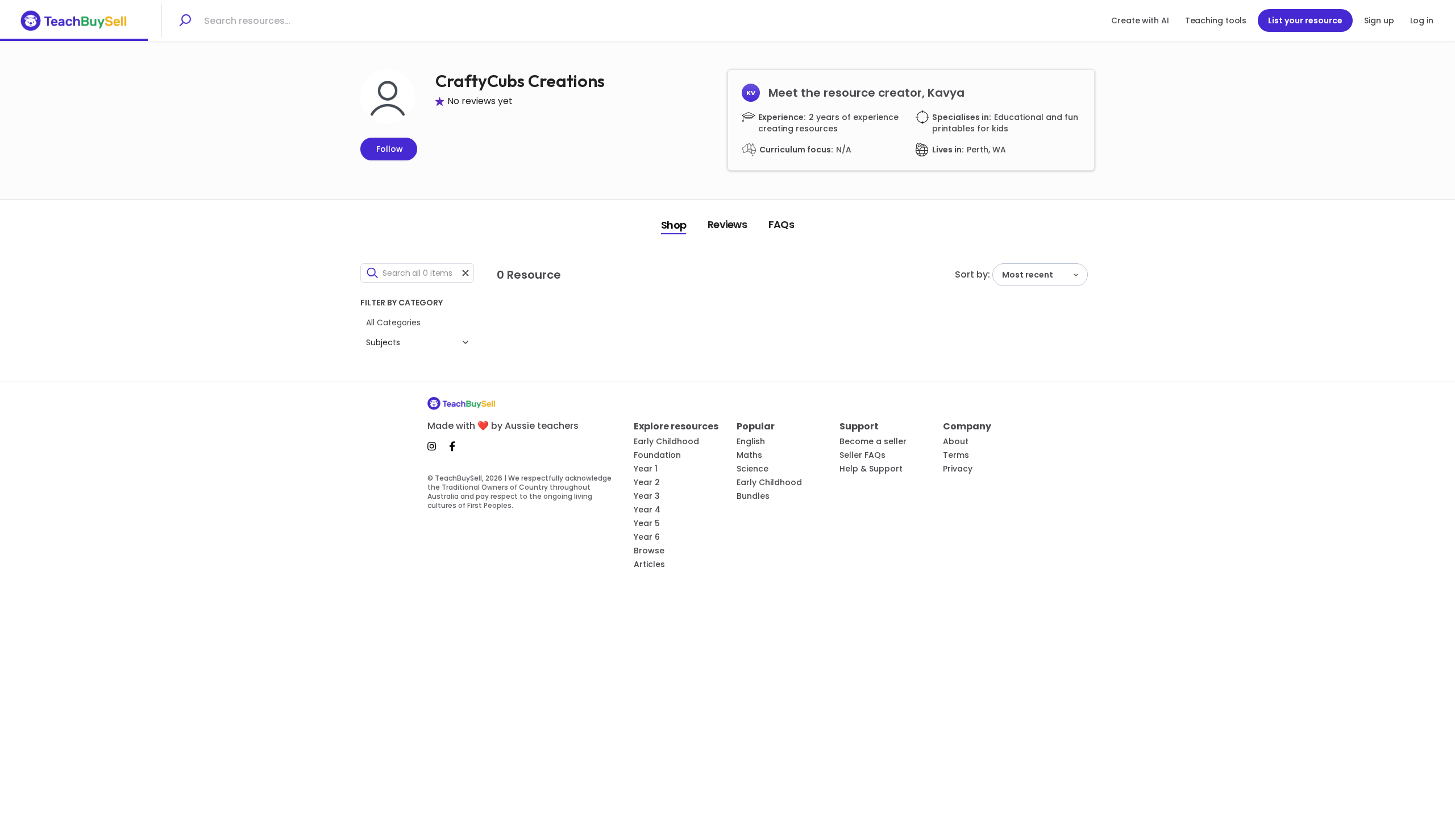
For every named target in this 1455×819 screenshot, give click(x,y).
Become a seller (873, 441)
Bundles (753, 496)
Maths (749, 455)
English (751, 441)
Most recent (1027, 274)
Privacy (957, 468)
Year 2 (647, 482)
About (955, 441)
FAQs (781, 224)
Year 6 (647, 537)
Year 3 (647, 496)
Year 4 (647, 509)
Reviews (727, 224)
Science (752, 468)
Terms (956, 455)
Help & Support (871, 468)
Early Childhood (666, 441)
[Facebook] (452, 446)
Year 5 (647, 523)
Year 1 (646, 468)
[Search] (184, 20)
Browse (649, 550)
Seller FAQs (862, 455)
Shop (673, 225)
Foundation (657, 455)
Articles (649, 564)
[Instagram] (435, 446)
